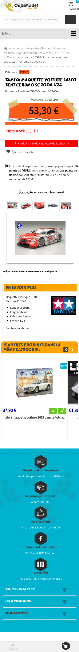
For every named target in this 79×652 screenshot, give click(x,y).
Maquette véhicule (38, 48)
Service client (40, 521)
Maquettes (17, 48)
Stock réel (40, 573)
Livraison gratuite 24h (40, 496)
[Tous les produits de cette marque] (64, 305)
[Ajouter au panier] (62, 411)
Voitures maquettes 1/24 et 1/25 (37, 53)
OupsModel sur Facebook (41, 470)
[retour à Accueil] (5, 48)
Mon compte (16, 613)
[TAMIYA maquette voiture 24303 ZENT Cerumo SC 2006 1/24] (12, 206)
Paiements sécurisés (40, 547)
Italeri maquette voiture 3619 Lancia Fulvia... (35, 417)
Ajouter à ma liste (22, 152)
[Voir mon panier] (66, 646)
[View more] (53, 411)
